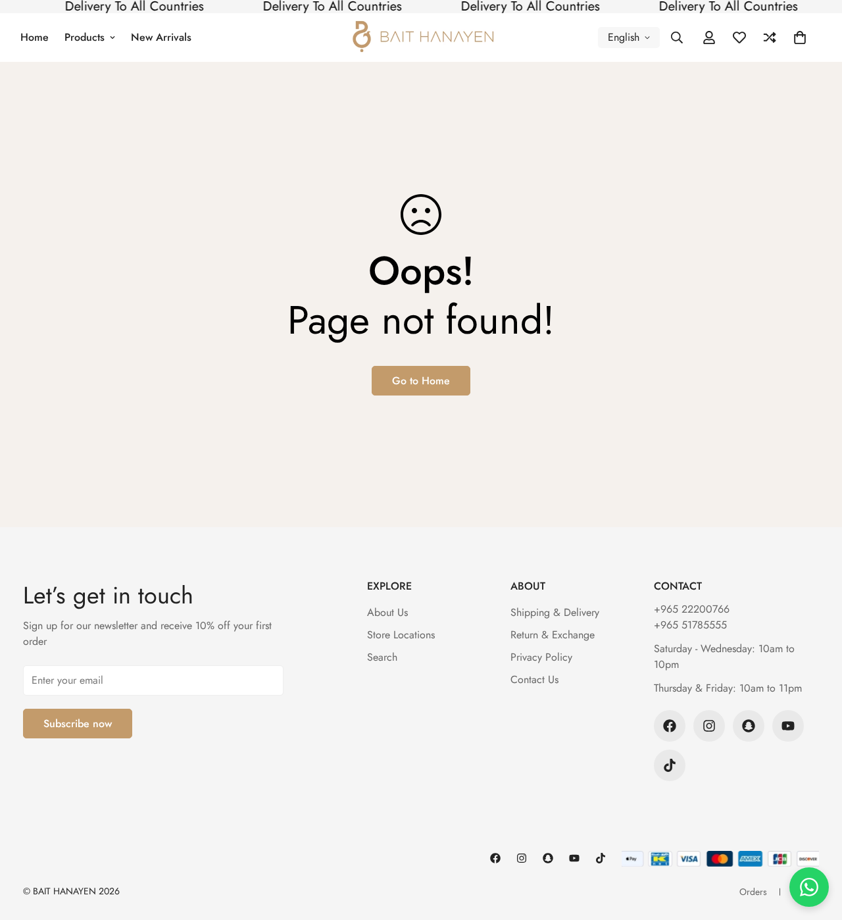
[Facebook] (669, 726)
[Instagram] (709, 726)
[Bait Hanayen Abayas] (421, 37)
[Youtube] (788, 726)
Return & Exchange (552, 634)
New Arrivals (161, 37)
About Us (387, 612)
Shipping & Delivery (554, 612)
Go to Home (421, 380)
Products (84, 37)
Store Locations (401, 634)
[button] (800, 37)
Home (34, 37)
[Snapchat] (748, 726)
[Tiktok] (669, 765)
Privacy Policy (541, 657)
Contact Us (534, 679)
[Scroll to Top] (816, 848)
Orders (753, 891)
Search (382, 657)
